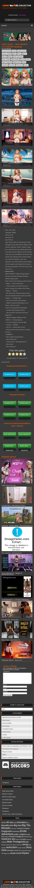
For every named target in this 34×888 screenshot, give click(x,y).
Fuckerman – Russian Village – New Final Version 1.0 (17, 525)
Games (4, 25)
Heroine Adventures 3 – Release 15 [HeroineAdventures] (12, 573)
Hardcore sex (8, 839)
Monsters (3, 844)
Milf (27, 842)
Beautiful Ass (7, 825)
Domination (16, 831)
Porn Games (22, 15)
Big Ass (24, 53)
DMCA (4, 754)
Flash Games (6, 720)
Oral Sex (19, 844)
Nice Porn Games (7, 805)
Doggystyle (6, 831)
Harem (22, 59)
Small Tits (17, 850)
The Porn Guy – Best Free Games (12, 814)
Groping (30, 836)
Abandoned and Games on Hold (11, 717)
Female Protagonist (16, 836)
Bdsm (28, 822)
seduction (5, 65)
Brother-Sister (13, 828)
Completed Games (7, 729)
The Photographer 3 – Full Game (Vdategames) (15, 599)
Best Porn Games (7, 794)
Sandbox (3, 847)
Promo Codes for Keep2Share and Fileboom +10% (16, 746)
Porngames (5, 782)
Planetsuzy (5, 808)
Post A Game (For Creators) (10, 749)
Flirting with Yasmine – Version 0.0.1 (12, 660)
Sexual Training (22, 847)
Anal (15, 822)
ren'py (24, 62)
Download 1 (10, 374)
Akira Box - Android (24, 446)
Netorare (14, 844)
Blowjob (10, 56)
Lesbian (28, 59)
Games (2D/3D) (6, 53)
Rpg (30, 844)
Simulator (10, 850)
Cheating (19, 828)
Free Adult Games (7, 799)
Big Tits (4, 56)
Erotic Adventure (18, 56)
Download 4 (24, 386)
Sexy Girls (12, 65)
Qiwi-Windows (10, 434)
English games (21, 51)
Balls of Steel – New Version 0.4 (11, 640)
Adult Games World (7, 791)
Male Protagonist (7, 62)
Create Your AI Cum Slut (9, 485)
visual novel (15, 853)
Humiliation (23, 839)
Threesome (19, 65)
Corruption (26, 828)
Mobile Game (17, 62)
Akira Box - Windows (9, 446)
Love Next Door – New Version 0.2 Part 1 (13, 505)
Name (5, 685)
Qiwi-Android (24, 434)
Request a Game (7, 751)
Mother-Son (9, 844)
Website (5, 691)
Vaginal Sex (6, 853)
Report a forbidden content (10, 757)
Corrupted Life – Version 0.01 (10, 619)
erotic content (6, 59)
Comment (6, 671)
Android (14, 51)
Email (5, 688)
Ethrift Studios (15, 59)
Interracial (29, 839)
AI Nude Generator (13, 15)
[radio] (9, 354)
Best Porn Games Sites (9, 796)
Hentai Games (6, 732)
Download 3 (10, 386)
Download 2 (24, 374)
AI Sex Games (6, 51)
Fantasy (6, 836)
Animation (21, 822)
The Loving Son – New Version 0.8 (11, 553)
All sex (19, 53)
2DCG (14, 53)
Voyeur (26, 65)
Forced (26, 836)
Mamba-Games (6, 802)
